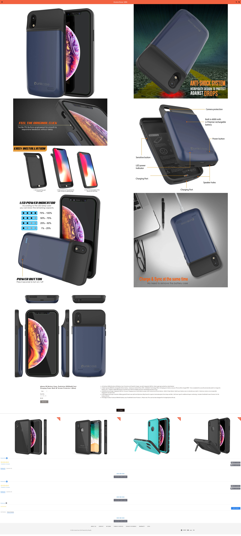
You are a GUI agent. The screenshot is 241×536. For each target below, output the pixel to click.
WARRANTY (142, 526)
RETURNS (108, 526)
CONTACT (101, 526)
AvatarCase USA (120, 2)
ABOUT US (93, 526)
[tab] (3, 468)
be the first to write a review (120, 476)
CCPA (148, 526)
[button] (235, 465)
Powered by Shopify (86, 530)
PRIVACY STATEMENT (131, 526)
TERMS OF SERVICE (118, 526)
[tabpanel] (120, 520)
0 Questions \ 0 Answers (5, 464)
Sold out (44, 401)
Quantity (42, 394)
